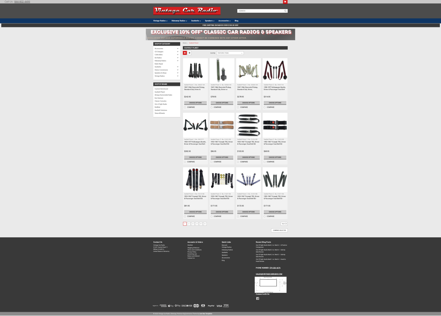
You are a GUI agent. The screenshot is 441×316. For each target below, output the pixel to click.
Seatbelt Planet (160, 92)
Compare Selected (279, 230)
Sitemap (173, 314)
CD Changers (159, 52)
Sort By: (212, 53)
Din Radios (158, 58)
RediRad (157, 107)
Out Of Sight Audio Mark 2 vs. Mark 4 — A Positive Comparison (271, 246)
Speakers (209, 21)
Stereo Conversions (161, 70)
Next (283, 224)
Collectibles (159, 55)
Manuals (224, 245)
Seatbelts (195, 21)
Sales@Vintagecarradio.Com (269, 274)
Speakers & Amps (161, 73)
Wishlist (190, 245)
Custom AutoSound (161, 89)
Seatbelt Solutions (161, 110)
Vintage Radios (159, 21)
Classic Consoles (160, 101)
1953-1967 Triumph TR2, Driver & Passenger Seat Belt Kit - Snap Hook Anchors (275, 198)
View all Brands (160, 113)
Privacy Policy (192, 252)
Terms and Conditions (195, 250)
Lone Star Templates (205, 314)
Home (185, 43)
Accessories (224, 21)
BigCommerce (187, 314)
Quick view (195, 81)
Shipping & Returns (193, 248)
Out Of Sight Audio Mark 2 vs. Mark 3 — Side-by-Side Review (271, 255)
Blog (236, 21)
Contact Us (191, 258)
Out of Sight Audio (161, 104)
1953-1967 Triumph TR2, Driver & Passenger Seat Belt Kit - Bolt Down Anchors (248, 198)
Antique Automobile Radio (163, 95)
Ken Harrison (159, 98)
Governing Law (192, 254)
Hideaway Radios (179, 21)
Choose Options (195, 103)
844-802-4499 (22, 1)
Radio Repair (159, 64)
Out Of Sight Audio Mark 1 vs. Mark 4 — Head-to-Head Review (271, 260)
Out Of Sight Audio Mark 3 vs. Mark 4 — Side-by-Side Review (271, 251)
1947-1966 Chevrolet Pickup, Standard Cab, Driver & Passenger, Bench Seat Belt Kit (195, 89)
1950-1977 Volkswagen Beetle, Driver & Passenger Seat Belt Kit (275, 89)
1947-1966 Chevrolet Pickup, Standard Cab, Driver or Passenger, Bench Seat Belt (221, 89)
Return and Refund (193, 256)
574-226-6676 (275, 268)
